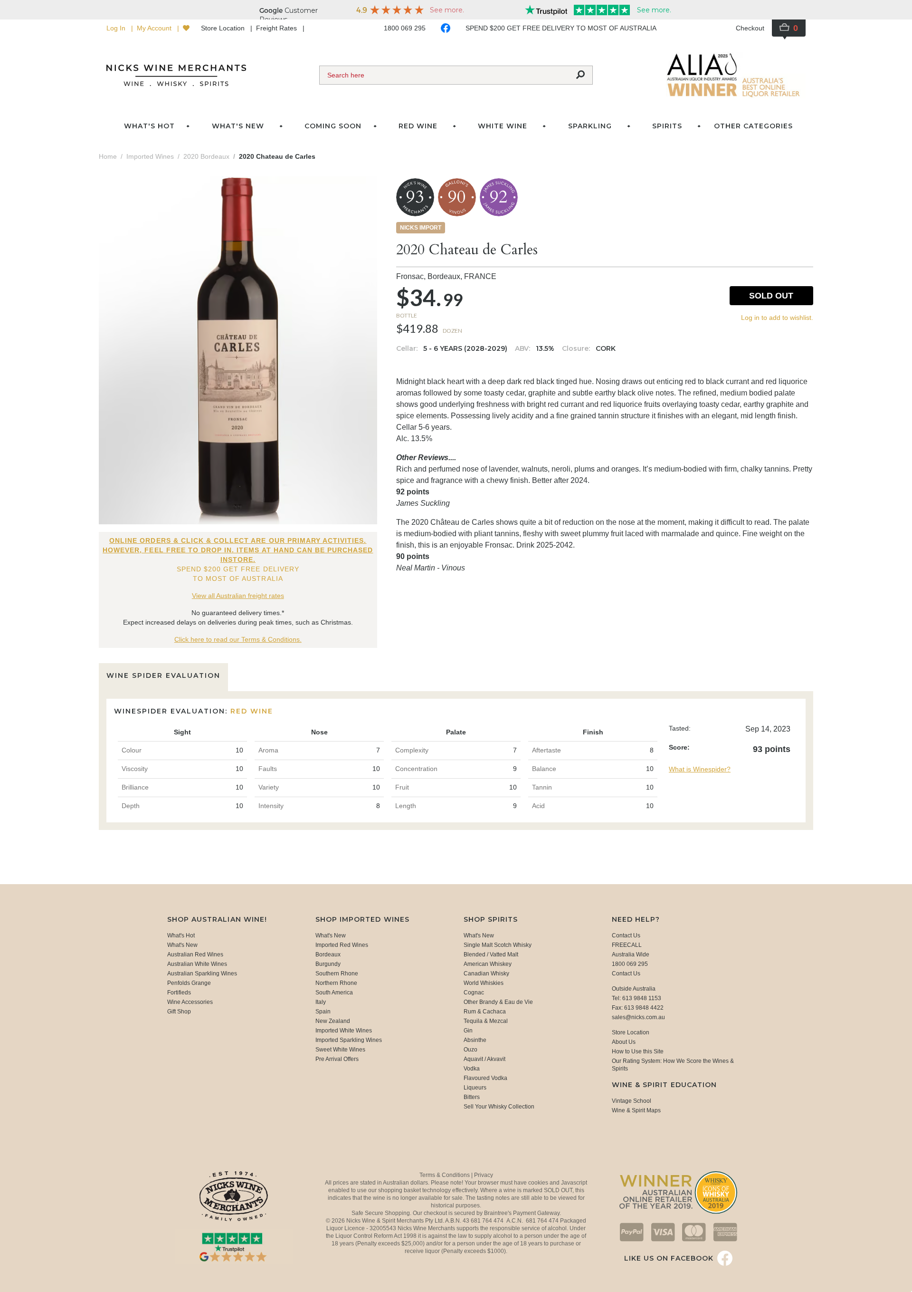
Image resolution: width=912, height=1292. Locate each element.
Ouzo (470, 1049)
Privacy (483, 1175)
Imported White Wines (343, 1030)
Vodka (472, 1068)
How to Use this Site (638, 1051)
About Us (624, 1042)
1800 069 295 (405, 28)
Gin (468, 1030)
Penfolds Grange (189, 983)
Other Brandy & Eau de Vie (498, 1002)
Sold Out (771, 295)
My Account (155, 28)
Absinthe (475, 1040)
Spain (323, 1011)
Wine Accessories (190, 1002)
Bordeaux (328, 954)
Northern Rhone (336, 983)
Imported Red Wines (341, 945)
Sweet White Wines (340, 1049)
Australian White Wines (197, 964)
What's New (182, 945)
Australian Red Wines (195, 954)
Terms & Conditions (445, 1175)
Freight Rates (277, 28)
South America (334, 992)
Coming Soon (332, 126)
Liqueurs (475, 1087)
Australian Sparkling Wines (202, 973)
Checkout (750, 28)
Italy (320, 1002)
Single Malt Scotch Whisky (498, 945)
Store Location (224, 28)
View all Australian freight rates (238, 595)
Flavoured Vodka (485, 1078)
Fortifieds (179, 992)
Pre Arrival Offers (337, 1059)
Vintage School (631, 1101)
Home (108, 156)
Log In (116, 28)
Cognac (474, 992)
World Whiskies (484, 983)
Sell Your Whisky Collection (499, 1106)
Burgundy (328, 964)
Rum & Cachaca (485, 1011)
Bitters (472, 1097)
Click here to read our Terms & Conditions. (238, 639)
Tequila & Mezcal (486, 1021)
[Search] (580, 75)
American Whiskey (488, 964)
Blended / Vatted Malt (491, 954)
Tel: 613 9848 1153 (636, 998)
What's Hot (149, 126)
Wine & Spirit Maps (636, 1110)
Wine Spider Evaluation (163, 675)
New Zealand (332, 1021)
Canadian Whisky (486, 973)
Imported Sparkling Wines (348, 1040)
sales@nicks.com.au (638, 1017)
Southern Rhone (336, 973)
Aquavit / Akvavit (484, 1059)
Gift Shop (179, 1011)
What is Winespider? (700, 769)
